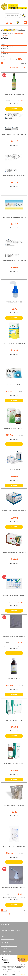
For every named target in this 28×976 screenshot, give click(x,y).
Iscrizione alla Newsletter (7, 939)
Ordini (2, 927)
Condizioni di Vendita (6, 951)
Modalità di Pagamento (7, 948)
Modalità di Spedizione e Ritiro (9, 946)
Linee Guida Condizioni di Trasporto (10, 930)
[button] (17, 67)
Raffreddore (4, 48)
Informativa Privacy (6, 954)
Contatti (3, 933)
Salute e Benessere (17, 33)
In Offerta (5, 54)
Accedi (2, 936)
